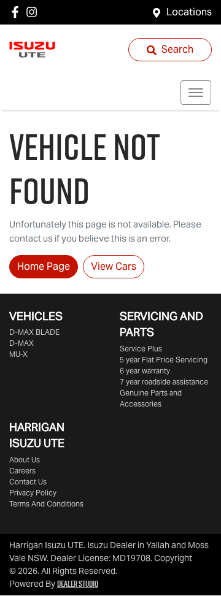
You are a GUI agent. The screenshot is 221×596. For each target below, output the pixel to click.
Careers (22, 470)
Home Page (43, 266)
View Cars (113, 266)
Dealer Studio (77, 584)
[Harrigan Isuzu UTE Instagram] (34, 12)
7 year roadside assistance (164, 381)
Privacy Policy (32, 492)
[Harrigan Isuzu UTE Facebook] (17, 12)
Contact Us (28, 481)
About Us (24, 459)
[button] (195, 92)
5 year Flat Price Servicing (163, 359)
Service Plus (141, 348)
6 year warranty (145, 370)
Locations (189, 12)
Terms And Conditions (46, 503)
